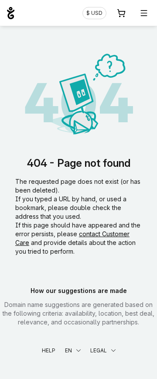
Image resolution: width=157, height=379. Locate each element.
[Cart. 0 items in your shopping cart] (121, 13)
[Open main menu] (144, 13)
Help (48, 350)
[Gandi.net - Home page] (10, 13)
